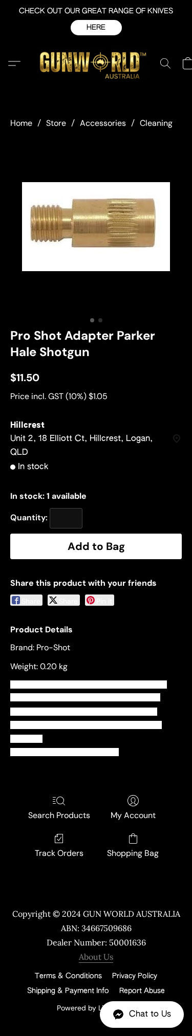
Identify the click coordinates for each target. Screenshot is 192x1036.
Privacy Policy (134, 976)
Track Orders (59, 853)
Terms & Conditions (68, 976)
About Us (96, 957)
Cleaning (156, 123)
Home (21, 123)
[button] (96, 27)
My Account (133, 815)
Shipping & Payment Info (68, 991)
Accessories (103, 123)
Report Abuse (142, 991)
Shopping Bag (133, 853)
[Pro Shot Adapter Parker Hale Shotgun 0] (96, 226)
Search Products (59, 815)
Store (56, 123)
